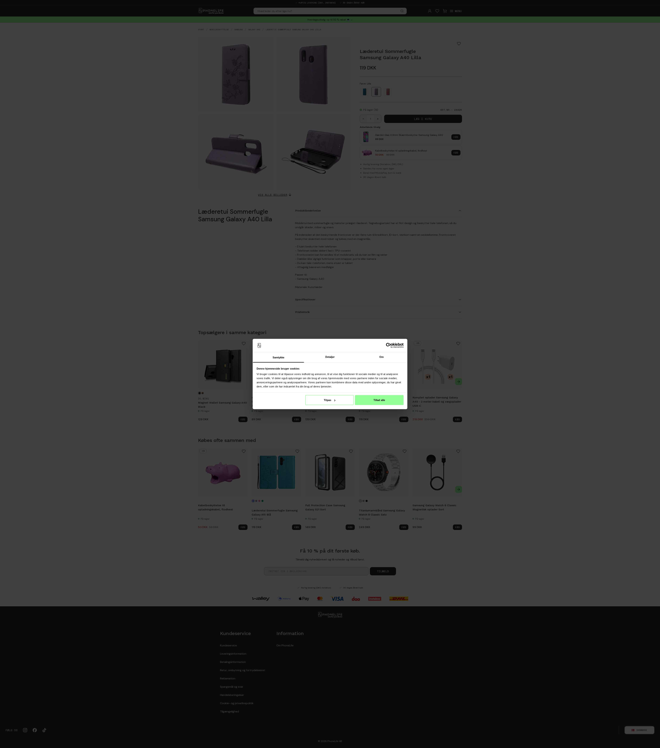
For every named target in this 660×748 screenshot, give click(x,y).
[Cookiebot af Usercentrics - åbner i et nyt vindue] (388, 345)
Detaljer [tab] (330, 356)
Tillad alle (379, 400)
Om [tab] (381, 356)
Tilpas (327, 400)
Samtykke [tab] (278, 357)
